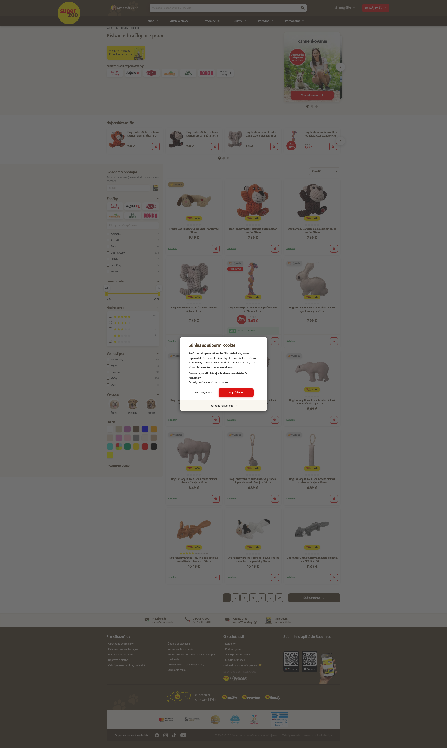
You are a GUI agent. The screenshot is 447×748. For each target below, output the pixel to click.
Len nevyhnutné (204, 392)
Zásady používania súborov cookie (208, 382)
